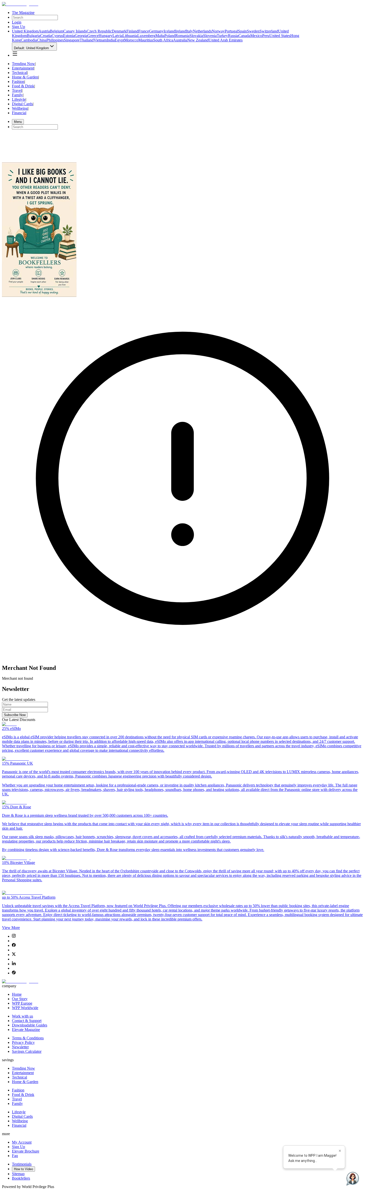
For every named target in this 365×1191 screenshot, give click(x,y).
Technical (19, 72)
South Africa (163, 40)
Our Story (20, 999)
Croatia (46, 36)
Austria (44, 31)
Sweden (253, 31)
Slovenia (210, 36)
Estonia (69, 36)
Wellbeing (20, 108)
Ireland (180, 31)
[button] (15, 54)
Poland (169, 36)
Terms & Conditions (28, 1038)
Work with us (22, 1016)
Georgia (81, 36)
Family (17, 95)
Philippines (55, 40)
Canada (244, 36)
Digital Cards (22, 104)
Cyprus (57, 36)
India (111, 40)
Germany (156, 31)
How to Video (23, 1169)
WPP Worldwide (25, 1008)
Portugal (231, 31)
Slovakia (196, 36)
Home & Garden (25, 77)
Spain (242, 31)
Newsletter (20, 1047)
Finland (132, 31)
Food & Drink (23, 86)
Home (17, 994)
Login (16, 22)
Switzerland (268, 31)
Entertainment (23, 68)
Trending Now (23, 64)
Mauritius (145, 40)
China (41, 40)
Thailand (87, 40)
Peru (265, 36)
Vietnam (100, 40)
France (143, 31)
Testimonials (22, 1164)
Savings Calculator (26, 1051)
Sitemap (18, 1174)
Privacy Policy (23, 1042)
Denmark (119, 31)
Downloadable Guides (29, 1025)
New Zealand (198, 40)
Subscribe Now (15, 715)
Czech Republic (99, 31)
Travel (17, 90)
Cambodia (29, 40)
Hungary (105, 36)
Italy (189, 31)
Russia (233, 36)
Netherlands (202, 31)
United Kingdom (25, 31)
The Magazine (23, 12)
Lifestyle (19, 99)
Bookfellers (21, 1178)
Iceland (169, 31)
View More (11, 927)
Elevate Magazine (26, 1029)
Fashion (18, 81)
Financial (19, 113)
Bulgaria (33, 36)
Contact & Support (26, 1021)
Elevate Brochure (25, 1151)
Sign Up (18, 27)
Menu (18, 122)
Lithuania (129, 36)
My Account (22, 1142)
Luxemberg (146, 36)
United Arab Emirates (226, 40)
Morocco (131, 40)
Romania (182, 36)
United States (279, 36)
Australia (180, 40)
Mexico (256, 36)
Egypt (119, 40)
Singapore (72, 40)
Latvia (117, 36)
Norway (218, 31)
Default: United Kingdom (31, 48)
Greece (93, 36)
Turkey (222, 36)
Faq (15, 1156)
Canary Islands (75, 31)
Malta (159, 36)
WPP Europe (22, 1003)
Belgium (56, 31)
